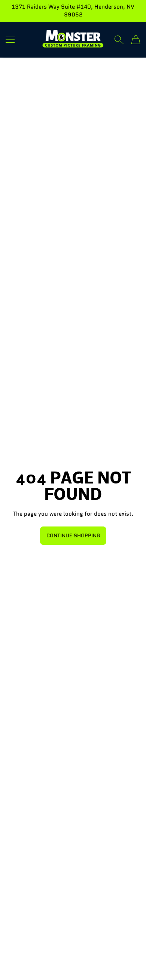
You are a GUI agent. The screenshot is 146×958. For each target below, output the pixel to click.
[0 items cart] (135, 39)
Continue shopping (73, 535)
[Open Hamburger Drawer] (10, 39)
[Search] (119, 39)
